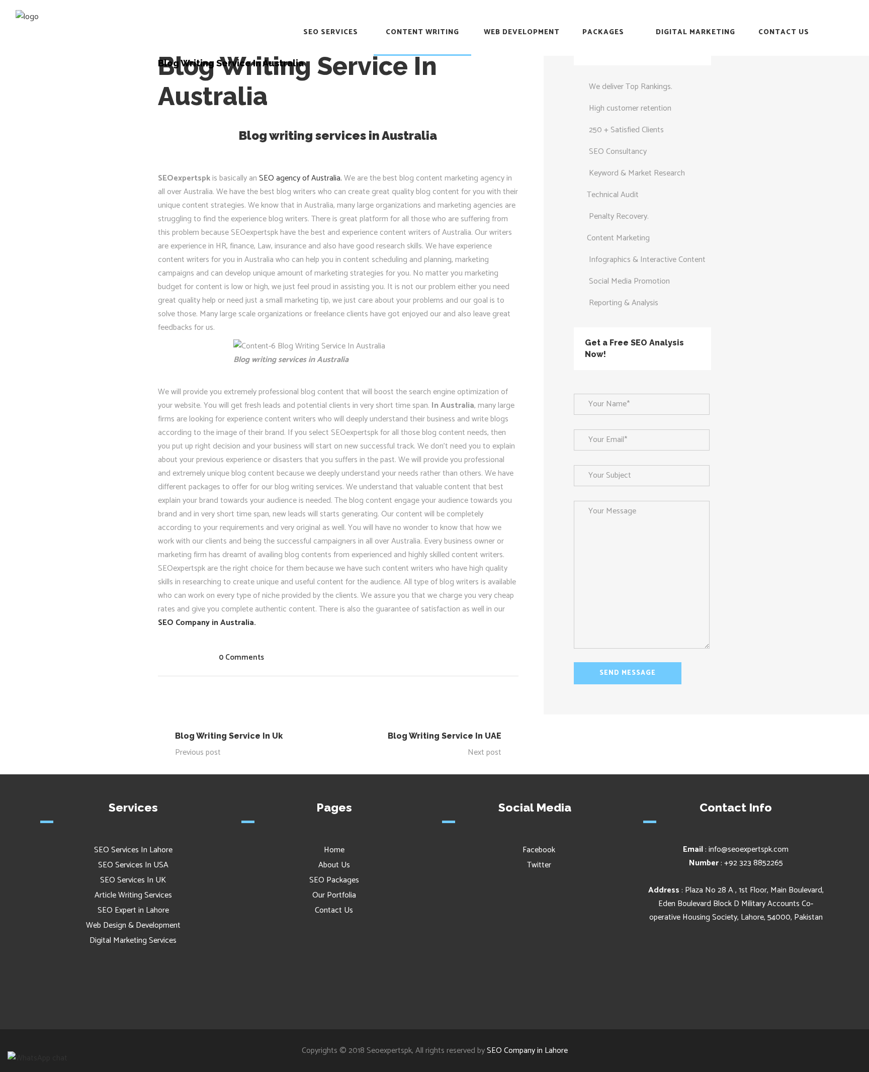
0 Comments (241, 657)
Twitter (538, 865)
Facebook (537, 850)
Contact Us (334, 910)
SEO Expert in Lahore (133, 910)
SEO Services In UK (133, 880)
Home (334, 850)
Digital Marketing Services (133, 940)
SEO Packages (334, 880)
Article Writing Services (133, 895)
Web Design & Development (133, 925)
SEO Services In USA (133, 865)
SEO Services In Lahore (133, 850)
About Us (334, 865)
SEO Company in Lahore (527, 1050)
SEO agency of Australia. (299, 178)
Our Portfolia (334, 895)
